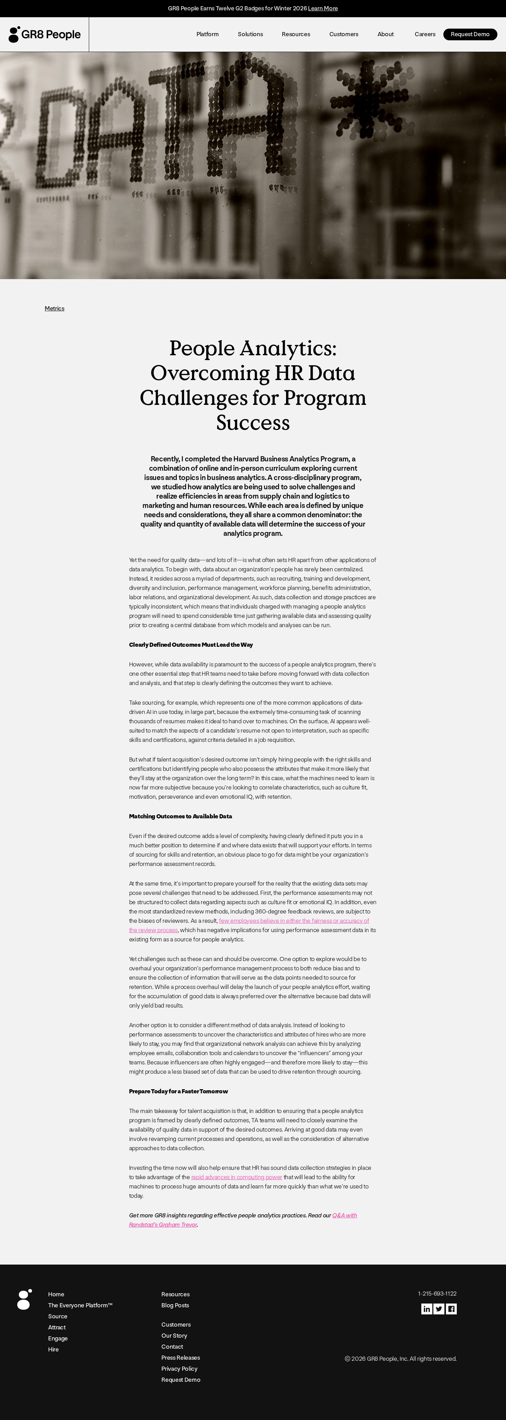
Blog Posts (175, 1305)
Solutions (250, 34)
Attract (57, 1327)
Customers (343, 34)
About (386, 34)
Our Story (174, 1335)
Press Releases (180, 1357)
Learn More (323, 8)
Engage (58, 1338)
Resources (296, 34)
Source (57, 1316)
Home (56, 1294)
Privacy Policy (179, 1368)
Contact (172, 1346)
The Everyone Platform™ (80, 1305)
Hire (53, 1349)
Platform (208, 34)
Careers (425, 34)
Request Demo (470, 34)
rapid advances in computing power (236, 1177)
